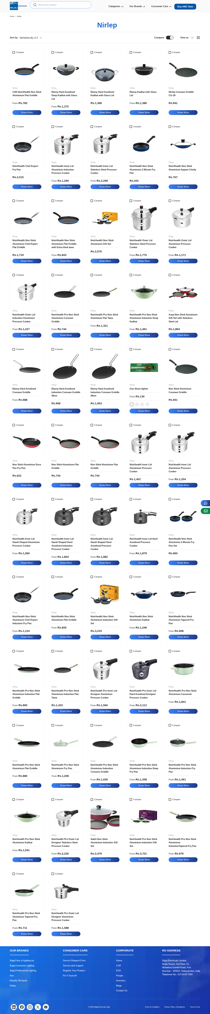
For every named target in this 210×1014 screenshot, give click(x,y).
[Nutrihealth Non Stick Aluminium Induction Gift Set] (105, 594)
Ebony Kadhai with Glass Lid (143, 94)
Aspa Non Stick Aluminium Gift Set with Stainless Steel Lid (183, 318)
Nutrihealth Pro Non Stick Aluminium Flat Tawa (104, 316)
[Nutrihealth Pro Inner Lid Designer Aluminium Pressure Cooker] (105, 668)
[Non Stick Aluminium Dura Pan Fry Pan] (26, 442)
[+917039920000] (205, 503)
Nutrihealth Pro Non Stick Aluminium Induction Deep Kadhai (144, 318)
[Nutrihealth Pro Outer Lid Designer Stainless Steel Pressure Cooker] (66, 816)
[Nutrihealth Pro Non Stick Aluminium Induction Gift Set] (144, 816)
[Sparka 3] (142, 404)
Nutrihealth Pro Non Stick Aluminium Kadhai (26, 841)
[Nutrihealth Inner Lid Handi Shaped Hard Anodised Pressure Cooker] (105, 516)
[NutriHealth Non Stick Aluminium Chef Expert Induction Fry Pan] (26, 594)
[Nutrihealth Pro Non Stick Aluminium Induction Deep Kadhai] (144, 292)
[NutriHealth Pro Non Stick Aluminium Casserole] (183, 668)
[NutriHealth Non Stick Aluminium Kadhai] (144, 594)
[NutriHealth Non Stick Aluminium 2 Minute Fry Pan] (144, 143)
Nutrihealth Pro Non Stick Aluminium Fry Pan (65, 766)
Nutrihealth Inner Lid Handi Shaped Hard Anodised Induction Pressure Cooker (63, 544)
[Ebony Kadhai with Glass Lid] (144, 69)
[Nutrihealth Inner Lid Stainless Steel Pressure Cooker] (105, 143)
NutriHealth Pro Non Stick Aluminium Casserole (182, 692)
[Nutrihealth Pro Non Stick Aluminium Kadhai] (26, 816)
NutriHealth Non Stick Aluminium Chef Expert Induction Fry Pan (25, 620)
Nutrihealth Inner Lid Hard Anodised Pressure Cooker (144, 542)
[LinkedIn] (14, 1007)
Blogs (119, 985)
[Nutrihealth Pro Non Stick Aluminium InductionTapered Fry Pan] (183, 816)
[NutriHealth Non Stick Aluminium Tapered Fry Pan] (183, 594)
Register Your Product (74, 970)
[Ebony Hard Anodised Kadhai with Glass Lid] (105, 69)
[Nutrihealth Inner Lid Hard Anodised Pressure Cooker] (144, 516)
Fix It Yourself (70, 975)
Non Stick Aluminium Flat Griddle (65, 466)
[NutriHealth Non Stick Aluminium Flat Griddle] (66, 594)
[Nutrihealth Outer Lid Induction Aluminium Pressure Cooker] (26, 292)
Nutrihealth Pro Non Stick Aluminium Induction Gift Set (143, 842)
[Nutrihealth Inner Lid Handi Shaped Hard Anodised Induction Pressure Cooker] (66, 516)
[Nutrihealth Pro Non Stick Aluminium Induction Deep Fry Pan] (144, 742)
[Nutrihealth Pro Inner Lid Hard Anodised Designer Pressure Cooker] (144, 668)
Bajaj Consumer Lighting (22, 965)
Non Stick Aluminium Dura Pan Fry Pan (26, 466)
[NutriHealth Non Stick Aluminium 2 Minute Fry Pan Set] (183, 516)
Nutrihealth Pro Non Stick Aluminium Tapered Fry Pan (26, 916)
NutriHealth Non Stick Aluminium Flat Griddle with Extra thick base (64, 244)
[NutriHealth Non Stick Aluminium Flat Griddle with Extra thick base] (66, 218)
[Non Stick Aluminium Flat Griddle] (66, 442)
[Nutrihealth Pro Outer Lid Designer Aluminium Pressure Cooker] (66, 891)
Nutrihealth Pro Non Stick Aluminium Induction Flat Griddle (26, 694)
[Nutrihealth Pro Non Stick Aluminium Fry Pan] (66, 742)
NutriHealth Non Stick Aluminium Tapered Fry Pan (181, 620)
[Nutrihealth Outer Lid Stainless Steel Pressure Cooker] (144, 218)
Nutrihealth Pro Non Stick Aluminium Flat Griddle (26, 766)
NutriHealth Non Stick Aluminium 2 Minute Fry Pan (142, 169)
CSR (118, 965)
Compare (159, 37)
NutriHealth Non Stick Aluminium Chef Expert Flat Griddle (25, 244)
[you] (46, 1007)
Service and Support (73, 965)
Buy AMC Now (185, 6)
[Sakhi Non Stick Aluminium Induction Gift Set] (105, 816)
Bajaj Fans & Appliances (22, 960)
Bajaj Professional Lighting (23, 970)
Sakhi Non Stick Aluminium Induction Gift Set (104, 842)
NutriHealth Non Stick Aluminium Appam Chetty (182, 168)
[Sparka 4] (147, 404)
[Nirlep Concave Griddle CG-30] (183, 69)
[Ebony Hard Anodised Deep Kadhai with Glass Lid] (66, 69)
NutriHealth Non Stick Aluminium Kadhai (141, 618)
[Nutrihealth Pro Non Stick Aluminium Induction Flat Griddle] (26, 668)
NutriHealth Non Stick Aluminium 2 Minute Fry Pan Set (181, 542)
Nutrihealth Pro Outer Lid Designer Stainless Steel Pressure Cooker (65, 842)
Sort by (14, 37)
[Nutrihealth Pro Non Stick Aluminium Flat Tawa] (105, 292)
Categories (114, 6)
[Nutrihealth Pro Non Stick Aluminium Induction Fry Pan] (183, 742)
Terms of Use (195, 1007)
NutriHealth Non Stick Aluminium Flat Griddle (64, 618)
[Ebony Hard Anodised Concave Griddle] (26, 366)
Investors (120, 980)
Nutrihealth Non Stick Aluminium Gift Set (102, 242)
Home (12, 16)
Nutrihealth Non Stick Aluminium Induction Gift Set (104, 620)
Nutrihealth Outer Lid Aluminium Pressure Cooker (180, 244)
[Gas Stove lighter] (144, 366)
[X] (38, 1007)
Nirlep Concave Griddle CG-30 (181, 94)
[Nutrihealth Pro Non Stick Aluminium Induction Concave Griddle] (105, 742)
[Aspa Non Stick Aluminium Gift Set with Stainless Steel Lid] (183, 292)
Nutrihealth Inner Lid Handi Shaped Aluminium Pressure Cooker (26, 542)
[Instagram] (30, 1007)
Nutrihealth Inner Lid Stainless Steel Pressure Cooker (104, 169)
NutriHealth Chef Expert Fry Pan (25, 168)
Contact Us (121, 990)
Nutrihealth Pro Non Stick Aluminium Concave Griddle (65, 318)
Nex (12, 975)
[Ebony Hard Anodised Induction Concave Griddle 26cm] (66, 366)
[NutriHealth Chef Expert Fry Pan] (26, 143)
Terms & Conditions (152, 1007)
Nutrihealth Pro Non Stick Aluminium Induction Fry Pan (182, 768)
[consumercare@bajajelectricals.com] (205, 511)
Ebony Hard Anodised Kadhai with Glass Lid (102, 94)
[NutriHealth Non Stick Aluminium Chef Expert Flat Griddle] (26, 218)
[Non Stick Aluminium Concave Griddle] (183, 366)
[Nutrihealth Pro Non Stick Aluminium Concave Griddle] (66, 292)
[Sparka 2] (137, 404)
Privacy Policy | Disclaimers (174, 1007)
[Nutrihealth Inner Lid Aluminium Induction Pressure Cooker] (66, 143)
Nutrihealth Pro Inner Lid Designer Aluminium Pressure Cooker (104, 694)
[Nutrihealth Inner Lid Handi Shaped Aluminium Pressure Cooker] (26, 516)
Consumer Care (159, 6)
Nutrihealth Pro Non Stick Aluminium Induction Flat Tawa (65, 694)
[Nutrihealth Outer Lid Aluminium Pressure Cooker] (183, 218)
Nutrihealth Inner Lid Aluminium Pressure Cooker (141, 468)
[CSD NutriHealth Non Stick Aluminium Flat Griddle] (26, 69)
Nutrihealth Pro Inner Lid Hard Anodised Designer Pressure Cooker (143, 694)
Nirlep (19, 16)
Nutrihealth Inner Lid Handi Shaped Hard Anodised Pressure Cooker (102, 544)
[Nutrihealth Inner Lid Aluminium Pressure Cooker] (144, 442)
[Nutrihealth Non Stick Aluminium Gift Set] (105, 218)
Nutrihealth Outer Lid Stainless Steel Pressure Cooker (143, 244)
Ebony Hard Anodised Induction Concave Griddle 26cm (66, 392)
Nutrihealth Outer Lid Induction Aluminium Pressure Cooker (23, 318)
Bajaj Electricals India (102, 1007)
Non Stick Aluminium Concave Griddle (180, 390)
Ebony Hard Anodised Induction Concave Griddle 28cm (105, 392)
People (119, 975)
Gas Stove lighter (139, 388)
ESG (118, 970)
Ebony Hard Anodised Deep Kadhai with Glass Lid (64, 95)
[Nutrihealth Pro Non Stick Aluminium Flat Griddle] (26, 742)
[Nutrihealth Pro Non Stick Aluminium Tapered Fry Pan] (26, 891)
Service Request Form (74, 960)
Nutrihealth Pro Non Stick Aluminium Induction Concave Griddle (104, 768)
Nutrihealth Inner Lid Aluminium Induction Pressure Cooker (63, 169)
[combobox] (60, 4)
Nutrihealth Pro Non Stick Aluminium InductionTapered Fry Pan (182, 842)
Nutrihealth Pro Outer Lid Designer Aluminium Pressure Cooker (65, 916)
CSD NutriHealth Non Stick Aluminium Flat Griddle (26, 94)
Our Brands (135, 6)
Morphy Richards (18, 980)
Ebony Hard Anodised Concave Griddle (24, 390)
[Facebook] (22, 1007)
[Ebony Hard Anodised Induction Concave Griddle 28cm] (105, 366)
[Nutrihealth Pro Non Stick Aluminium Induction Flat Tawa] (66, 668)
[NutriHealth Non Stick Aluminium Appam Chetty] (183, 143)
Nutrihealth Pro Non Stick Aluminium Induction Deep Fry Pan (144, 768)
